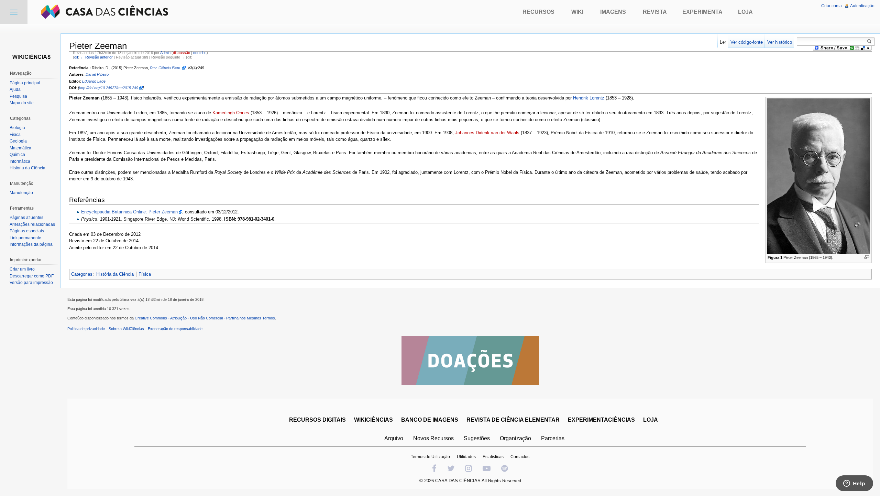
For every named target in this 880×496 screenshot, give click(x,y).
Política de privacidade (86, 329)
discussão (181, 53)
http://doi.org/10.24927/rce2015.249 (108, 88)
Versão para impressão (31, 282)
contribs (200, 53)
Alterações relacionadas (32, 224)
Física (145, 274)
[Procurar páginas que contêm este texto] (870, 41)
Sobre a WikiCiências (126, 329)
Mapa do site (22, 103)
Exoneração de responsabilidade (175, 329)
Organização (515, 438)
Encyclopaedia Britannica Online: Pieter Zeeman (129, 211)
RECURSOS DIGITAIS (317, 420)
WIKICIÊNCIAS (373, 420)
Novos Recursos (433, 438)
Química (17, 154)
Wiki (577, 12)
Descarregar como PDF (32, 276)
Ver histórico (779, 42)
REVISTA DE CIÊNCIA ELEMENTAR (513, 420)
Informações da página (31, 244)
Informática (20, 161)
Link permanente (25, 237)
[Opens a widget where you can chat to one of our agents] (854, 484)
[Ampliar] (866, 257)
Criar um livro (22, 269)
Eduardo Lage (94, 81)
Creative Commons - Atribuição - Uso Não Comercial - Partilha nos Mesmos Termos (205, 318)
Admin (165, 53)
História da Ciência (115, 274)
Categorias (81, 274)
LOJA (650, 420)
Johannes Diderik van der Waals (487, 132)
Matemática (20, 148)
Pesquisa (18, 96)
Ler (723, 42)
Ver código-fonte (746, 42)
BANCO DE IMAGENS (429, 420)
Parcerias (552, 438)
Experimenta (702, 12)
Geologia (18, 141)
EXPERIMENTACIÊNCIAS (601, 420)
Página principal (25, 83)
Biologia (17, 127)
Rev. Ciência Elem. (165, 68)
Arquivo (393, 438)
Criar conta (831, 5)
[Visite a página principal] (30, 55)
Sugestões (477, 438)
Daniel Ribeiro (97, 74)
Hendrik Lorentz (588, 98)
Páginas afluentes (26, 217)
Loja (745, 12)
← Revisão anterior (96, 57)
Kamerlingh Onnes (230, 112)
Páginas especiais (27, 231)
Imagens (613, 12)
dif (76, 57)
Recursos (538, 12)
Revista (655, 12)
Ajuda (15, 89)
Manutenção (21, 192)
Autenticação (862, 5)
